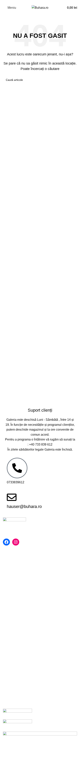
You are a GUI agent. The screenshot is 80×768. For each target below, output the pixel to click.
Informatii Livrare (14, 661)
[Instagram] (15, 542)
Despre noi (10, 575)
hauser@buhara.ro (24, 506)
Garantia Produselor (17, 654)
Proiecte (8, 619)
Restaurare (10, 611)
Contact (8, 597)
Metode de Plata (14, 639)
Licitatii (8, 668)
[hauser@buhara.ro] (12, 497)
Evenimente (11, 604)
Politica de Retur (14, 646)
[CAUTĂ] (72, 79)
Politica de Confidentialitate (22, 590)
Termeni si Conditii (16, 582)
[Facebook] (6, 542)
